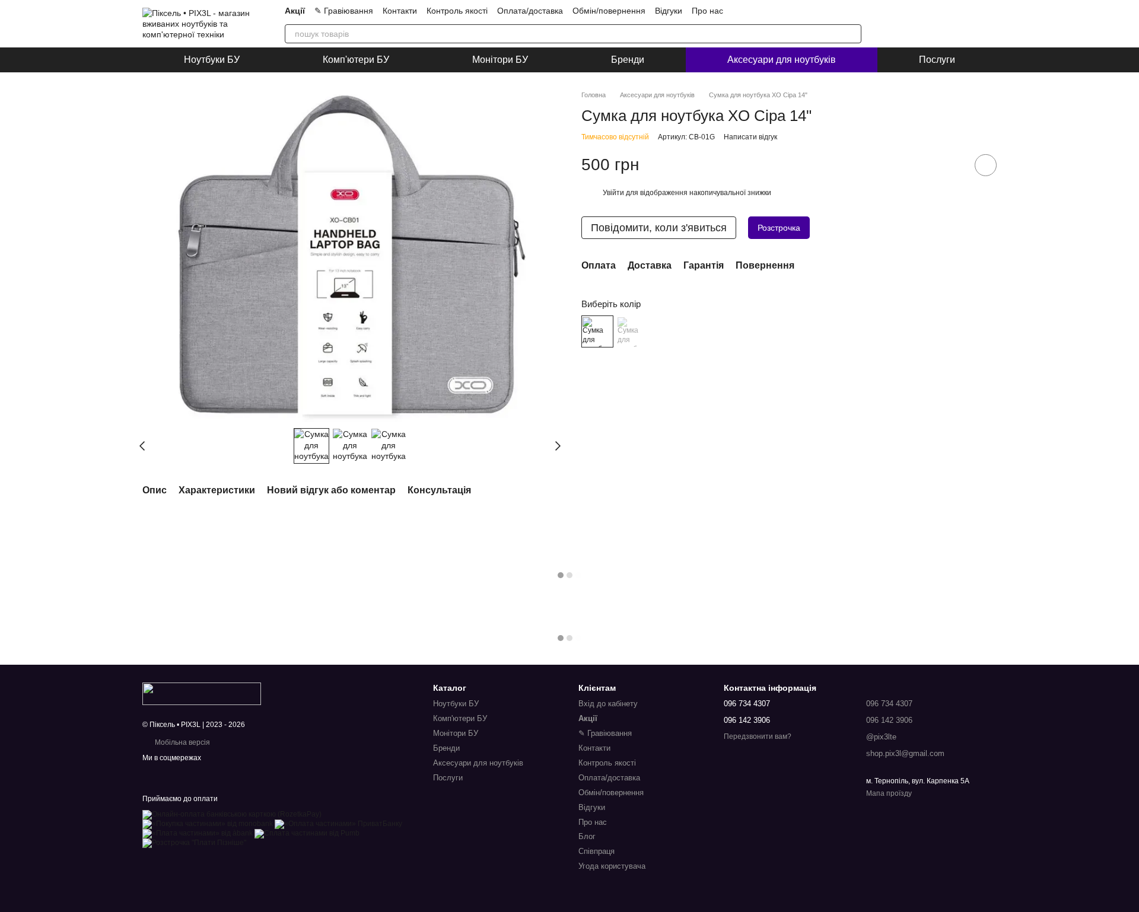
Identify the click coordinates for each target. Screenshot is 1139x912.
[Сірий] (597, 332)
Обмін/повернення (608, 10)
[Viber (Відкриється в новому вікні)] (814, 10)
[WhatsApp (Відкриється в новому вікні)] (828, 10)
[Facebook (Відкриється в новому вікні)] (842, 10)
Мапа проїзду (889, 793)
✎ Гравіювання (343, 10)
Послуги (937, 60)
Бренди (627, 60)
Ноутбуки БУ (212, 60)
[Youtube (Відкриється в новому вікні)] (785, 10)
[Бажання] (956, 23)
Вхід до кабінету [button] (608, 703)
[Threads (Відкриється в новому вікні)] (856, 10)
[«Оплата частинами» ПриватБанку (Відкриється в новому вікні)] (338, 823)
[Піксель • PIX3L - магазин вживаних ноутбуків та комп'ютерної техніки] (201, 693)
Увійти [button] (613, 193)
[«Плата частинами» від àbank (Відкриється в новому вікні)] (197, 833)
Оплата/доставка (530, 10)
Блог (587, 836)
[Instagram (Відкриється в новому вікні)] (757, 10)
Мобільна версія (181, 742)
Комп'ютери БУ (356, 60)
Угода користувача (611, 866)
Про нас (707, 10)
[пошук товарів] (851, 33)
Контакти (400, 10)
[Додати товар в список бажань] (986, 165)
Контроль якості (457, 10)
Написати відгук (750, 137)
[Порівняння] (925, 23)
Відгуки (668, 10)
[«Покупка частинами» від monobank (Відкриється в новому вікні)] (207, 823)
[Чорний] (632, 332)
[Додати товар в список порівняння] (952, 165)
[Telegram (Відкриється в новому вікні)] (799, 10)
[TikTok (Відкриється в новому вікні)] (771, 10)
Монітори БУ (500, 60)
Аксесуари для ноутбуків (781, 60)
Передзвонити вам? (757, 736)
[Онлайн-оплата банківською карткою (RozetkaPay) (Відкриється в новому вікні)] (232, 814)
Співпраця (596, 851)
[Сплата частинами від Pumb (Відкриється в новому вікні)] (306, 833)
